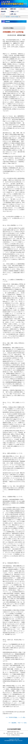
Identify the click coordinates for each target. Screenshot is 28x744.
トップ (3, 16)
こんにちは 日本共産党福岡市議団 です (14, 3)
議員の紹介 (13, 8)
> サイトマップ (23, 6)
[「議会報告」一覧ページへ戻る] (13, 21)
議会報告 (8, 16)
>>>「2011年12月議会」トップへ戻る (15, 717)
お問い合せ (13, 14)
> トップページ (15, 6)
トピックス (22, 8)
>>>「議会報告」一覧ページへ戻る (18, 722)
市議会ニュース (14, 11)
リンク (3, 14)
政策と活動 (4, 8)
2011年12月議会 (14, 16)
